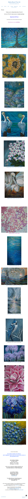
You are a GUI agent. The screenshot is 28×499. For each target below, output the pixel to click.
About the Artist (16, 6)
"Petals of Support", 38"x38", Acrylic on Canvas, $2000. (14, 445)
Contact (20, 6)
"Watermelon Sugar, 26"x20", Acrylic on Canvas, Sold (14, 391)
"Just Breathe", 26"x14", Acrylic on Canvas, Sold (14, 314)
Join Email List (24, 6)
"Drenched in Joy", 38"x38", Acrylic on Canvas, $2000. (14, 78)
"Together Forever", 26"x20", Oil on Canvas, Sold (14, 198)
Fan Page (11, 6)
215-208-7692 (17, 485)
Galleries (5, 6)
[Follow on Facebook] (26, 495)
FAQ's (8, 6)
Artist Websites (23, 497)
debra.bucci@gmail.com (14, 488)
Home (2, 6)
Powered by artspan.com (24, 496)
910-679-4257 (14, 475)
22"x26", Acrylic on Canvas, (15, 362)
